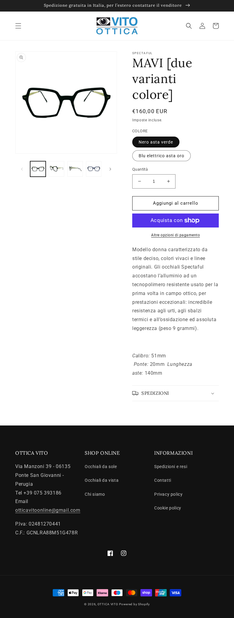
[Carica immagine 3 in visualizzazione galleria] (75, 169)
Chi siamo (95, 494)
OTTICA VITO (108, 604)
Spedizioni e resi (170, 466)
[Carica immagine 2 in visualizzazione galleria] (56, 169)
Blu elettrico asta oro (161, 155)
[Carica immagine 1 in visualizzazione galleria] (38, 169)
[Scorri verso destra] (110, 169)
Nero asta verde (156, 142)
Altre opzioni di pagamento (175, 235)
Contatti (162, 480)
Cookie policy (167, 507)
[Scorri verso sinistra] (22, 169)
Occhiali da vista (102, 480)
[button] (18, 26)
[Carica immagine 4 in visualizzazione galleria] (93, 169)
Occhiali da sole (101, 466)
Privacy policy (168, 494)
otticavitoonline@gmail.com (47, 510)
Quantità (140, 169)
